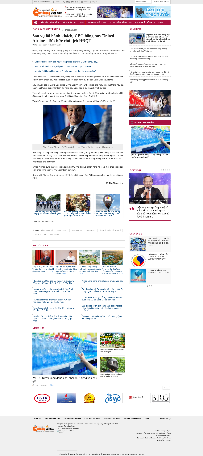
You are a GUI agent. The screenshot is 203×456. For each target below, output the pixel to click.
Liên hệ (57, 2)
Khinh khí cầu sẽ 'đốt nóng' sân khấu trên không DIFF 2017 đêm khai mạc (107, 213)
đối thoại (135, 170)
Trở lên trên (164, 418)
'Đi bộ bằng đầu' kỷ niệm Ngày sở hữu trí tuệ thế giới (47, 212)
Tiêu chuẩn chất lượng (82, 454)
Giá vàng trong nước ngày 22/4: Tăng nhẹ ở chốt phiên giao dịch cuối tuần (77, 213)
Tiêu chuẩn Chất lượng (73, 23)
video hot (38, 328)
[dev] (66, 398)
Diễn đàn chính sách (49, 23)
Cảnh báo (135, 29)
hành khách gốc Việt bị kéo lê (110, 230)
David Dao (90, 230)
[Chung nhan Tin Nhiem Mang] (101, 436)
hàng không (61, 230)
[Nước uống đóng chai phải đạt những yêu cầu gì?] (64, 354)
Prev (164, 388)
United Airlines (76, 230)
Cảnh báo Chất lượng (97, 23)
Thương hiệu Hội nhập (144, 23)
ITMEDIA (141, 454)
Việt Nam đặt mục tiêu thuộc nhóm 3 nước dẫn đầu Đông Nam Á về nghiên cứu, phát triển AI (78, 9)
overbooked (54, 234)
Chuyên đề (136, 234)
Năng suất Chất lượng (120, 23)
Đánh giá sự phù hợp (120, 454)
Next (168, 388)
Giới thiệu (160, 440)
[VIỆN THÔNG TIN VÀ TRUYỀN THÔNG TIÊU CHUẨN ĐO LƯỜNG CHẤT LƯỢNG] (113, 398)
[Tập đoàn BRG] (160, 398)
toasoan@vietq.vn (90, 2)
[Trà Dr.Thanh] (89, 398)
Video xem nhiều (144, 122)
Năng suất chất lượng (66, 454)
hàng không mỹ (47, 230)
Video (160, 23)
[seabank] (136, 398)
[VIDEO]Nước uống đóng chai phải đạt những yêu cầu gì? (64, 379)
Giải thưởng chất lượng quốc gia (102, 454)
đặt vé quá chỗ (40, 234)
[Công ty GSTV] (42, 398)
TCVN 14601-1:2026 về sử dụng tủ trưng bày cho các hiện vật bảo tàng (78, 15)
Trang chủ (37, 418)
